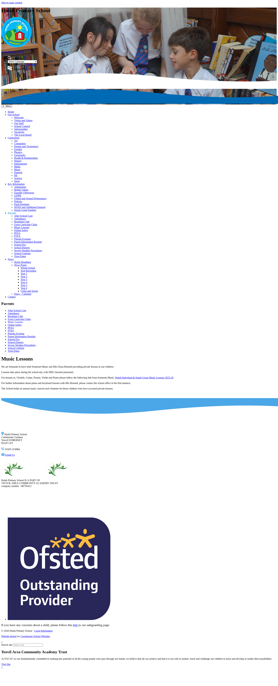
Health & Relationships (26, 158)
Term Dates (20, 256)
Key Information (16, 184)
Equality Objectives (24, 192)
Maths (17, 166)
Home (11, 111)
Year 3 (24, 279)
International (20, 163)
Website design (9, 636)
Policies (18, 201)
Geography (20, 155)
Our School (13, 114)
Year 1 (24, 273)
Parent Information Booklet (28, 242)
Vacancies (19, 132)
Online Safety (21, 230)
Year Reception (28, 270)
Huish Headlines (22, 262)
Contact (12, 296)
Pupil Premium (21, 204)
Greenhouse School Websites (35, 636)
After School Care (23, 215)
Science (18, 178)
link (76, 625)
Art (16, 140)
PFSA (17, 233)
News (11, 259)
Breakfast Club (21, 221)
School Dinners (22, 247)
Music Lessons (21, 227)
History (18, 161)
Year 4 (24, 282)
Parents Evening (22, 239)
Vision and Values (23, 120)
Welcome (19, 117)
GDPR (17, 195)
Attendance (20, 218)
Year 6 (24, 288)
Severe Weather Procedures (28, 250)
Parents (12, 213)
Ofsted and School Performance (30, 198)
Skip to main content (11, 2)
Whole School (28, 268)
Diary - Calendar (22, 294)
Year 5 (24, 285)
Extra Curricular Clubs (25, 224)
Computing (20, 143)
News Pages (20, 265)
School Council (22, 126)
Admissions (20, 187)
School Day (20, 244)
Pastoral (18, 172)
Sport (17, 181)
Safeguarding (21, 129)
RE (16, 175)
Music (17, 169)
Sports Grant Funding (25, 210)
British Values (21, 189)
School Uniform (22, 253)
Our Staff (19, 123)
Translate (31, 64)
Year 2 (24, 276)
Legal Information (43, 630)
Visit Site (5, 664)
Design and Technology (26, 146)
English (18, 149)
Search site (6, 644)
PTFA (17, 236)
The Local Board (23, 135)
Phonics (18, 152)
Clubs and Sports (29, 291)
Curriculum (13, 137)
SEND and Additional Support (29, 207)
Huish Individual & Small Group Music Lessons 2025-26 (144, 377)
